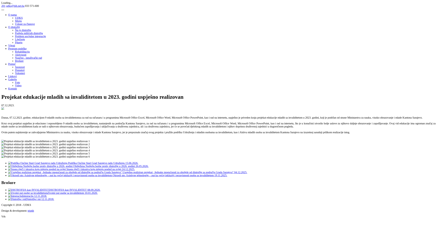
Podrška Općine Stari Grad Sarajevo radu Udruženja (96, 163)
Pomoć (12, 64)
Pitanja (18, 42)
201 (3, 5)
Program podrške (17, 48)
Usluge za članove (25, 24)
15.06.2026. (131, 163)
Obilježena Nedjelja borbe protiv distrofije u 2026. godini (104, 166)
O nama (12, 14)
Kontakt (12, 88)
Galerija (12, 79)
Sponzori (20, 67)
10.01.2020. (91, 193)
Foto (17, 82)
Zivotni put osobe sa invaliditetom (66, 193)
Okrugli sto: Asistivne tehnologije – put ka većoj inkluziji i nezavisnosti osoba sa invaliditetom (163, 175)
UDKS (19, 17)
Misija (18, 20)
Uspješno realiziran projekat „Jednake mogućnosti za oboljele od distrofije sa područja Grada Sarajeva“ (178, 172)
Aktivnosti (20, 54)
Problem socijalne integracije (30, 36)
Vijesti (11, 45)
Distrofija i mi (33, 199)
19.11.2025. (220, 175)
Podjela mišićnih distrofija (29, 33)
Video (18, 85)
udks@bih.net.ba (15, 5)
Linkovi (12, 76)
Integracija (28, 196)
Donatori (20, 70)
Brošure (19, 60)
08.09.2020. (93, 189)
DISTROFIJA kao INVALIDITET (68, 189)
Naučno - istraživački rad (28, 57)
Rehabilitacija (22, 51)
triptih (31, 210)
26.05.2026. (142, 166)
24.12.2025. (128, 169)
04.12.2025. (240, 172)
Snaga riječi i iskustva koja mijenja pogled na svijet (94, 169)
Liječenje (20, 39)
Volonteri (20, 73)
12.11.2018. (40, 196)
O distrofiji (14, 27)
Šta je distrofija (23, 30)
